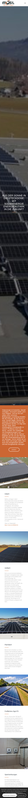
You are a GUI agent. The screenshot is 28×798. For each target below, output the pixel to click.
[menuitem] (25, 3)
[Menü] (25, 3)
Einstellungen (22, 795)
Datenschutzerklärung (16, 792)
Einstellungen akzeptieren (10, 795)
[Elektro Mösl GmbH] (11, 3)
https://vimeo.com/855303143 (11, 525)
